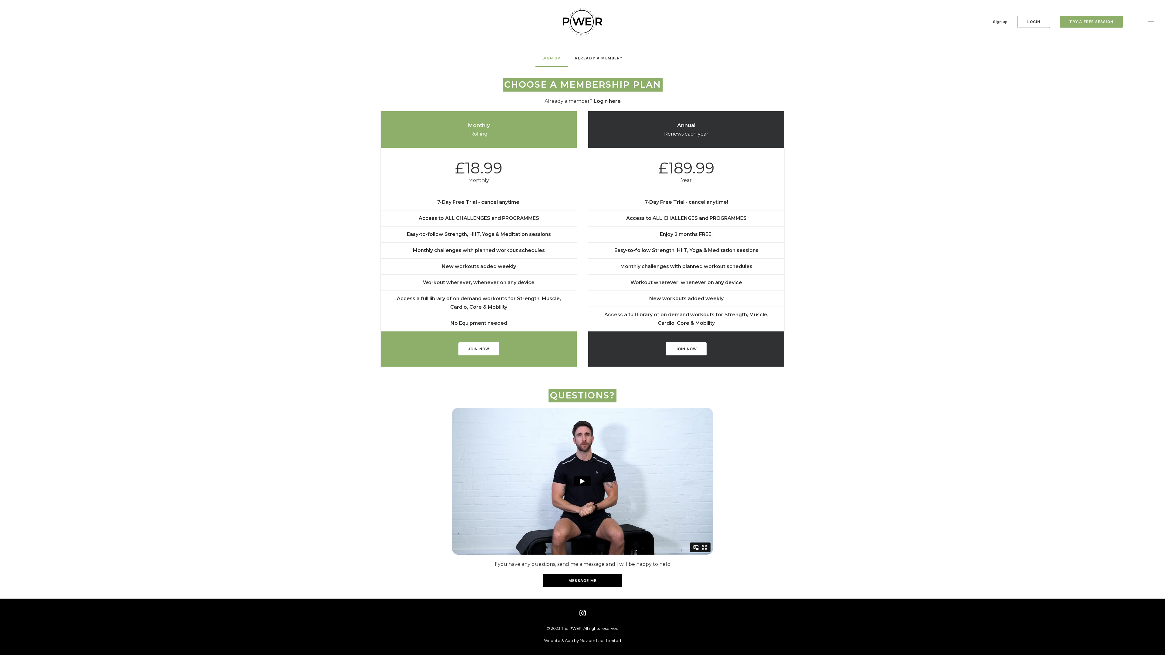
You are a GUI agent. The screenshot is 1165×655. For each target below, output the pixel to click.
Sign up (1000, 22)
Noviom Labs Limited (600, 640)
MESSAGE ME (582, 580)
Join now (479, 349)
